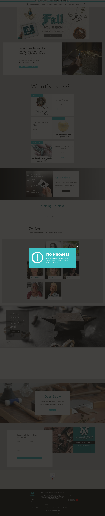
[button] (77, 247)
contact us (54, 260)
